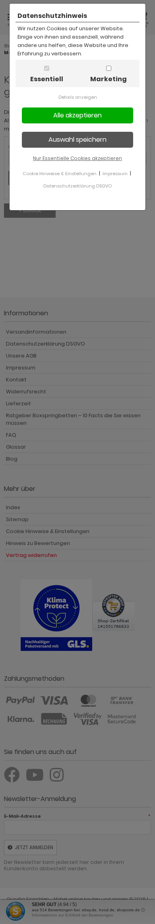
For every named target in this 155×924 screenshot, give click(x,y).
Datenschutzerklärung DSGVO (77, 186)
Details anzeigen (77, 97)
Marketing (108, 79)
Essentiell (46, 79)
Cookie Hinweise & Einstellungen (60, 173)
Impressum (115, 173)
